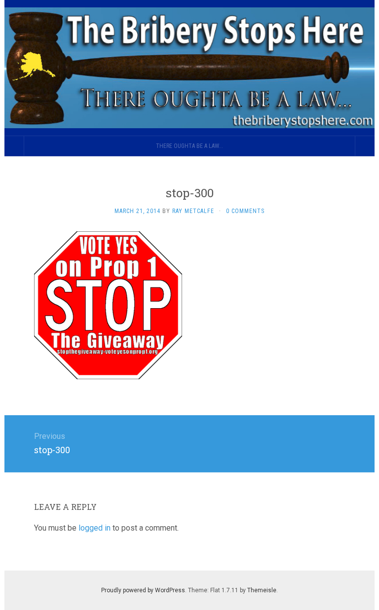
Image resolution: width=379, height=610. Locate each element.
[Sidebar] (14, 146)
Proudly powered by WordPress (143, 590)
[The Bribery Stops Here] (189, 67)
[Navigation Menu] (365, 146)
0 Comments (245, 211)
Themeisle (261, 590)
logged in (94, 528)
